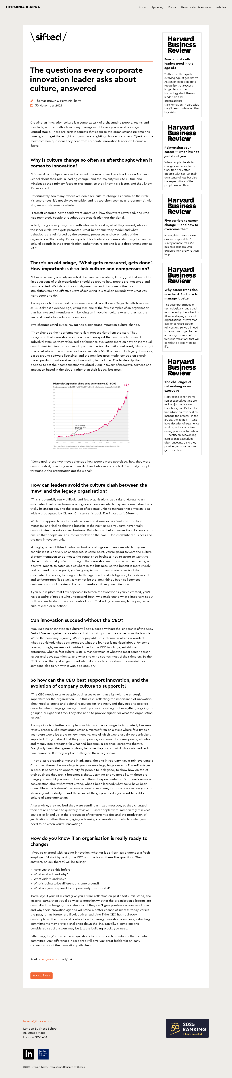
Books (172, 7)
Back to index (41, 975)
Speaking (157, 7)
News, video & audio (194, 7)
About (143, 7)
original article (51, 959)
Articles (221, 7)
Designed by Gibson (74, 1067)
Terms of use (55, 1067)
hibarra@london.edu (37, 1021)
